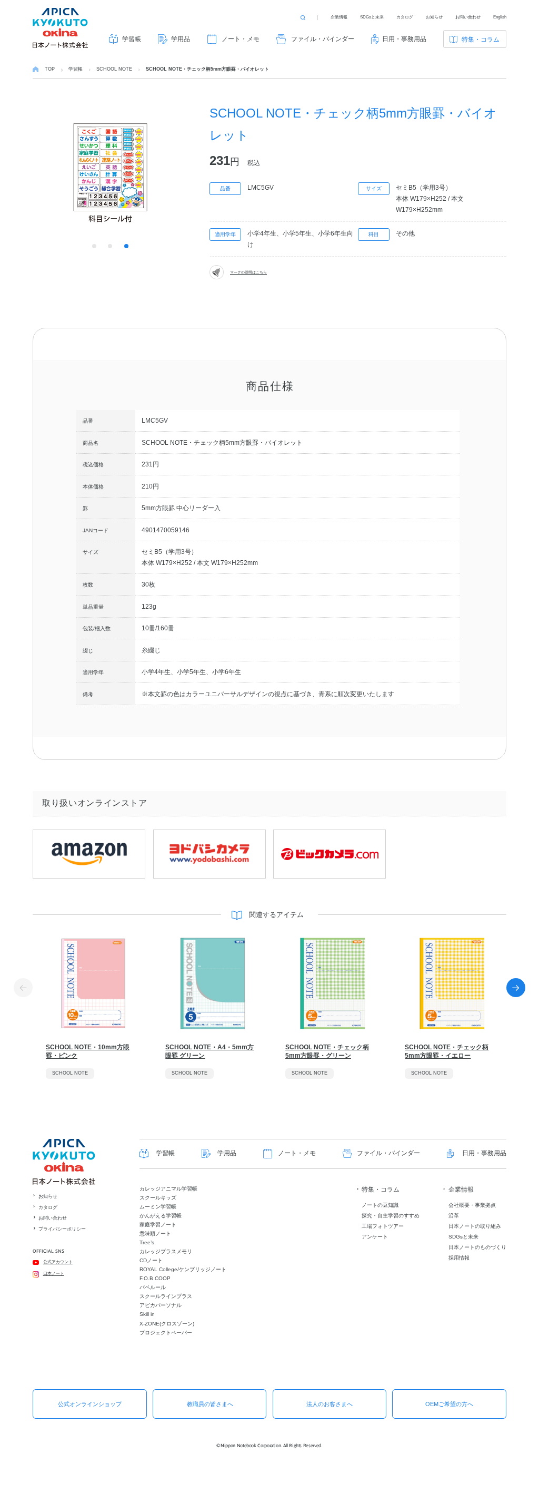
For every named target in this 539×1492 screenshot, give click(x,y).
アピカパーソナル (160, 1305)
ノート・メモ (240, 39)
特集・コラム (481, 39)
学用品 (180, 39)
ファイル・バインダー (322, 39)
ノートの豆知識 (380, 1205)
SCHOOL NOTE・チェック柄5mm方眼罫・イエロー (446, 1052)
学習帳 (131, 39)
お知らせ (434, 17)
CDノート (151, 1260)
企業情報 (339, 17)
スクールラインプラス (165, 1296)
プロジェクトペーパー (165, 1332)
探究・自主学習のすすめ (391, 1215)
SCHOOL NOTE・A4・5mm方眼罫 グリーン (209, 1052)
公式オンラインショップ (90, 1404)
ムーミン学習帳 (157, 1207)
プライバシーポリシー (62, 1229)
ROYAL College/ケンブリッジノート (182, 1269)
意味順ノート (155, 1233)
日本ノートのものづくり (477, 1247)
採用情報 (459, 1258)
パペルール (152, 1287)
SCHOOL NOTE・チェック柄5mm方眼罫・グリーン (327, 1052)
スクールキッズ (157, 1198)
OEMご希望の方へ (449, 1404)
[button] (515, 987)
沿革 (453, 1215)
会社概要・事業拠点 (472, 1205)
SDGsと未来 (372, 17)
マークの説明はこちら (248, 272)
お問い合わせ (468, 17)
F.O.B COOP (155, 1278)
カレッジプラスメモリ (165, 1251)
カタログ (404, 17)
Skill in (147, 1314)
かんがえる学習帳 (160, 1215)
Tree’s (146, 1242)
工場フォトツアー (383, 1226)
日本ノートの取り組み (474, 1226)
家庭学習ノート (157, 1224)
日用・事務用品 (404, 39)
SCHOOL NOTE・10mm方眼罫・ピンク (87, 1052)
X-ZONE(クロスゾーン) (166, 1324)
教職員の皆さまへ (210, 1404)
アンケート (375, 1237)
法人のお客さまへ (329, 1404)
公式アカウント (58, 1262)
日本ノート (53, 1273)
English (499, 17)
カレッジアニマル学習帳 (168, 1189)
